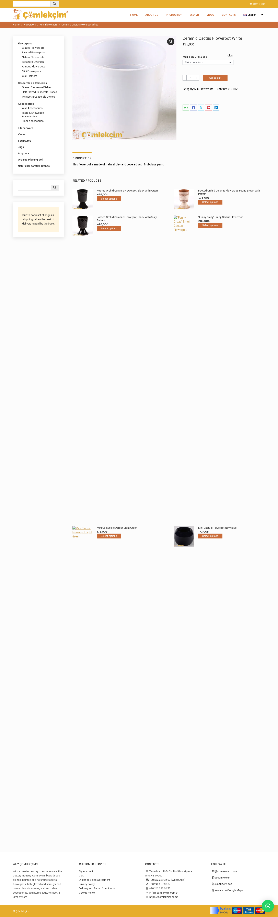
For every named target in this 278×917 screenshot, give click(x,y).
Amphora (23, 153)
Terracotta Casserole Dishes (38, 96)
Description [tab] (82, 158)
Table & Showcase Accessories (33, 114)
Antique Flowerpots (33, 66)
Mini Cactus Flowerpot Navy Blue (217, 527)
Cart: (259, 4)
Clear (230, 55)
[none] (253, 14)
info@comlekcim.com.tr (163, 892)
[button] (170, 41)
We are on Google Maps (229, 890)
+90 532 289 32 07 (159, 879)
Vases (21, 134)
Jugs (21, 147)
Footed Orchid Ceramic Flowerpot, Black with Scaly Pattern (127, 219)
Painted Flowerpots (33, 52)
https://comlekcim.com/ (163, 896)
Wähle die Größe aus (195, 56)
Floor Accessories (33, 120)
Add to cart (215, 77)
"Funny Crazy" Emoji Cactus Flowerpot (220, 217)
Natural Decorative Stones (34, 165)
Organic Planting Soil (30, 159)
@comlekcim (222, 877)
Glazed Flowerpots (33, 47)
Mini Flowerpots (203, 88)
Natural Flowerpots (33, 57)
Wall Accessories (32, 108)
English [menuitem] (252, 14)
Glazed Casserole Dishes (36, 87)
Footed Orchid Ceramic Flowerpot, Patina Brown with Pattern (229, 192)
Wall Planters (29, 75)
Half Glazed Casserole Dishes (39, 92)
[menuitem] (253, 14)
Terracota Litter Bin (33, 61)
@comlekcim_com (226, 871)
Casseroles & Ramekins (32, 83)
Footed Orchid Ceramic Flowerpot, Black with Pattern (128, 190)
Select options (109, 198)
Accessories (26, 103)
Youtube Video (223, 883)
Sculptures (24, 140)
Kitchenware (25, 128)
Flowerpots (25, 43)
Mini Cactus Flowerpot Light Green (117, 527)
